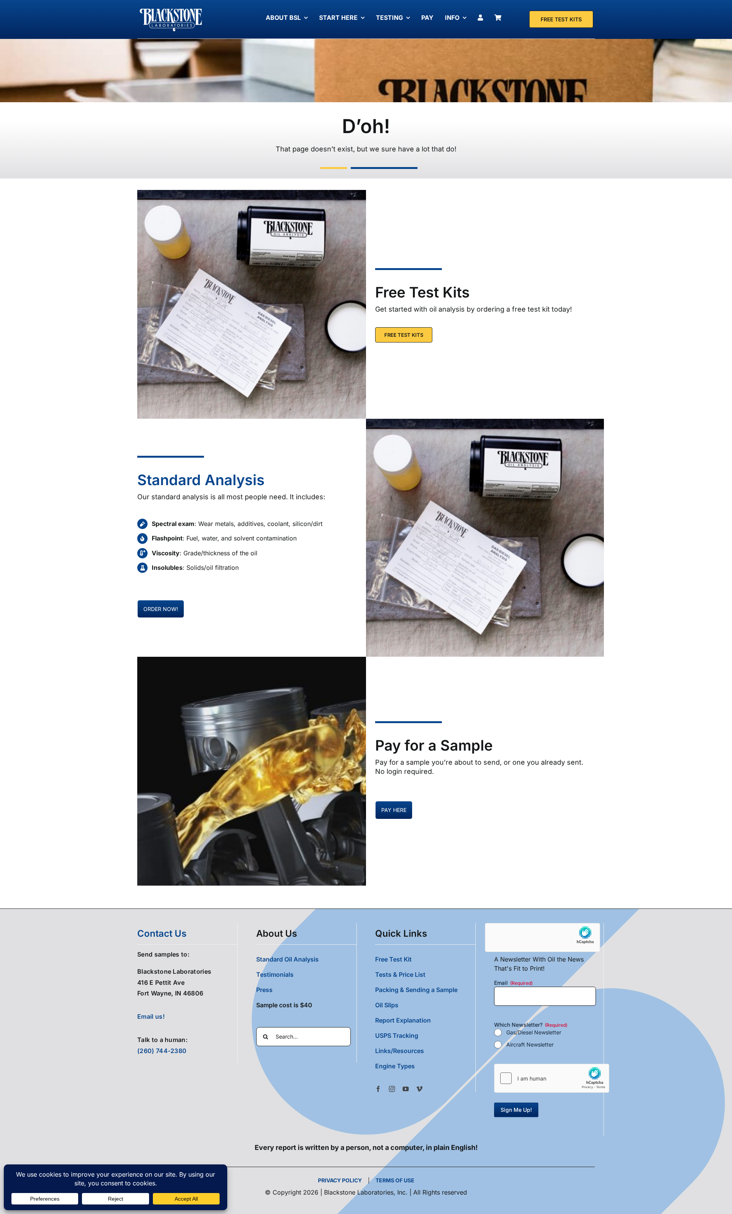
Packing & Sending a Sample (416, 990)
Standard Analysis (201, 480)
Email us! (151, 1016)
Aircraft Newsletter (530, 1044)
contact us (161, 933)
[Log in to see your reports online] (482, 17)
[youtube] (406, 1089)
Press (264, 990)
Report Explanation (403, 1020)
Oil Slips (386, 1005)
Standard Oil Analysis (287, 959)
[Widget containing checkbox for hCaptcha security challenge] (551, 1078)
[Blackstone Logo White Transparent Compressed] (171, 9)
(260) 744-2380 (161, 1051)
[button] (425, 1066)
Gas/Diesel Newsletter (533, 1032)
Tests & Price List (400, 974)
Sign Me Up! (516, 1109)
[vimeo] (419, 1089)
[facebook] (378, 1089)
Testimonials (275, 974)
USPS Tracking (396, 1035)
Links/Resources (399, 1051)
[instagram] (392, 1089)
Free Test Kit (393, 959)
